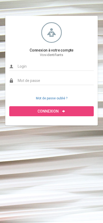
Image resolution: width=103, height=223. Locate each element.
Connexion (48, 111)
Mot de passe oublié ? (51, 98)
